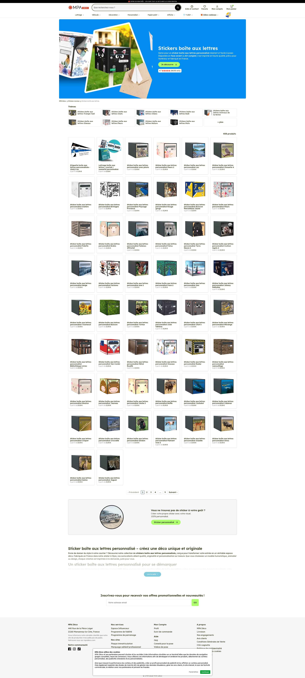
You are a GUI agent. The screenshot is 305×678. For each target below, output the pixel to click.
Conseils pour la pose (163, 643)
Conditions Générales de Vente (211, 642)
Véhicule (95, 15)
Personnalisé (133, 15)
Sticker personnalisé (164, 522)
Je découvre (167, 64)
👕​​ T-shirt (187, 15)
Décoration (113, 15)
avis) (169, 71)
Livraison (201, 632)
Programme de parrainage (123, 635)
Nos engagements (205, 635)
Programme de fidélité (121, 632)
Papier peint (153, 15)
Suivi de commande (163, 632)
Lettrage (78, 15)
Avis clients (202, 638)
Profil (156, 628)
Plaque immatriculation (122, 643)
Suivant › (173, 492)
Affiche (170, 15)
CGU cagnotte (203, 645)
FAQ (156, 640)
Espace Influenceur (120, 628)
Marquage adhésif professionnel (126, 647)
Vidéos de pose (161, 647)
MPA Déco (201, 628)
